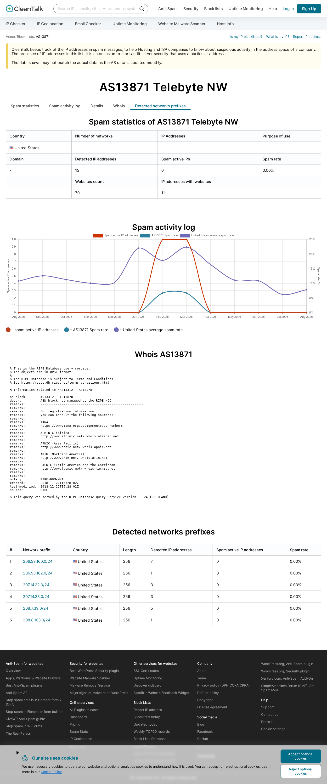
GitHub (202, 739)
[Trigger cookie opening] (13, 753)
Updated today (146, 724)
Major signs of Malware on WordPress (99, 693)
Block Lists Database (150, 739)
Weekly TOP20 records (152, 731)
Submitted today (147, 717)
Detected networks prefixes (160, 105)
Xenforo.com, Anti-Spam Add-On (287, 678)
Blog (200, 724)
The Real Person (18, 733)
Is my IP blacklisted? (246, 36)
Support (267, 707)
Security (190, 8)
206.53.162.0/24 (37, 573)
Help (273, 8)
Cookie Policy (51, 772)
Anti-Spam (168, 8)
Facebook (205, 731)
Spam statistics (25, 105)
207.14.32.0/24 (36, 584)
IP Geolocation (50, 23)
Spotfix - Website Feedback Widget (161, 693)
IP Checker (15, 23)
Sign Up (309, 8)
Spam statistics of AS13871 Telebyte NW (163, 121)
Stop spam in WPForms (24, 726)
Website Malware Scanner (181, 23)
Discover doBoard (148, 685)
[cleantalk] (24, 8)
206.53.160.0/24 (37, 561)
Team (201, 678)
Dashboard (78, 717)
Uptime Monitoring (246, 8)
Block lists (213, 8)
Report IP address (307, 36)
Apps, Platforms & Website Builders (33, 678)
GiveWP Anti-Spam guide (25, 719)
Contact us (269, 714)
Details (96, 105)
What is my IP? (277, 36)
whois (119, 105)
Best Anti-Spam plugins (24, 685)
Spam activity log (64, 105)
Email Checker (88, 23)
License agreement (212, 707)
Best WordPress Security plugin (94, 671)
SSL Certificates (146, 671)
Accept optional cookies (300, 756)
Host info (225, 23)
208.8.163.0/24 (36, 620)
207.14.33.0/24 (36, 596)
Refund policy (208, 693)
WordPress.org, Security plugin (285, 671)
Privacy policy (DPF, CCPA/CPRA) (223, 685)
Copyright (205, 700)
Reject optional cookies (300, 771)
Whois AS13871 (163, 354)
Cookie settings (273, 729)
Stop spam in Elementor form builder (34, 712)
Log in (288, 8)
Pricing (75, 724)
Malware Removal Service (90, 685)
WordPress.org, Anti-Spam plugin (287, 664)
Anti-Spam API (17, 693)
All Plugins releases (84, 710)
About (202, 671)
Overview (13, 671)
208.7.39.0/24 (35, 608)
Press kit (268, 722)
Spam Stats (79, 731)
